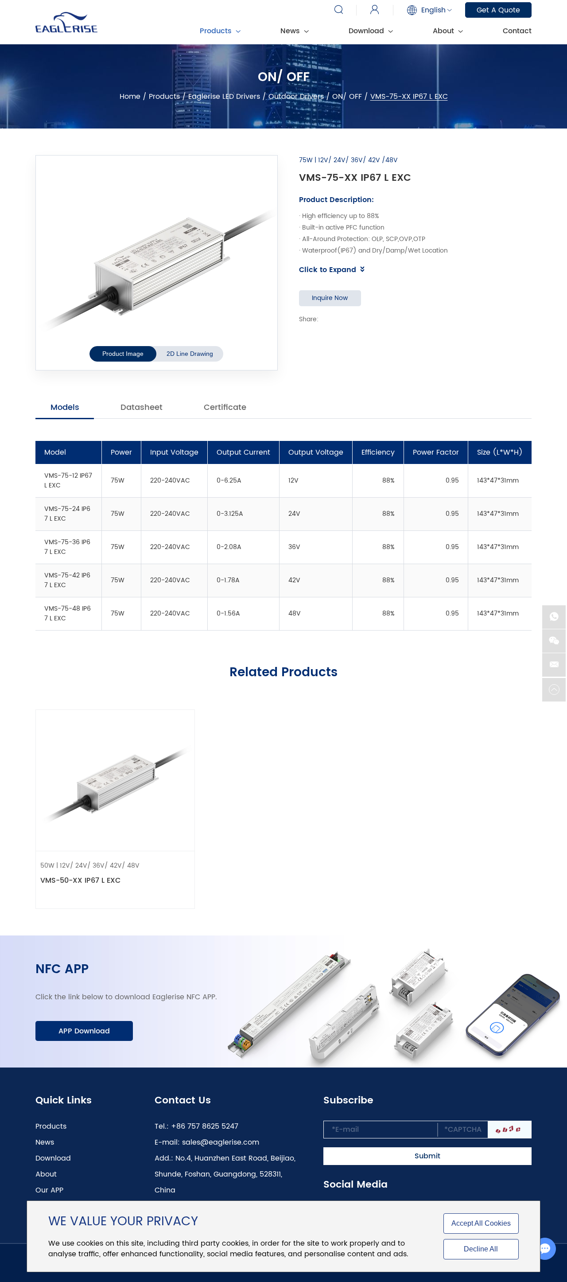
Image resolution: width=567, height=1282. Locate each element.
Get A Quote (498, 10)
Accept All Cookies (481, 1223)
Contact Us (183, 1100)
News (291, 31)
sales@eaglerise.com (220, 1142)
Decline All (481, 1249)
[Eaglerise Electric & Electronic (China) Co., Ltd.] (66, 22)
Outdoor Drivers (296, 96)
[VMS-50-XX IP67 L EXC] (115, 780)
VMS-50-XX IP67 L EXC (80, 880)
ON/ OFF (347, 96)
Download (367, 31)
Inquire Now (330, 298)
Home (130, 96)
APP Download (84, 1031)
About (444, 31)
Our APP (49, 1190)
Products (164, 96)
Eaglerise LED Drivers (224, 96)
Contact (517, 31)
